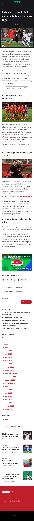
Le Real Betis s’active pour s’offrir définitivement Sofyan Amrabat (16, 313)
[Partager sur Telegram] (18, 280)
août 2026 (8, 347)
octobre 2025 (10, 380)
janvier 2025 (9, 409)
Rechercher (5, 298)
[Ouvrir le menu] (3, 2)
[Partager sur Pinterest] (11, 280)
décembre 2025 (11, 373)
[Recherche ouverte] (31, 2)
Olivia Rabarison (8, 24)
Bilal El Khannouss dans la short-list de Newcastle (16, 328)
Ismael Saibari (18, 287)
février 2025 (9, 406)
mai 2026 (8, 357)
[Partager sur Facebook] (3, 280)
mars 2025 (9, 403)
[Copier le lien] (25, 280)
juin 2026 (8, 354)
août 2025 (8, 386)
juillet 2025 (9, 390)
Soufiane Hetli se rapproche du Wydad (13, 317)
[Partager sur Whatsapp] (14, 280)
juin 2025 (8, 393)
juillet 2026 (9, 351)
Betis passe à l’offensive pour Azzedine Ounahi (15, 320)
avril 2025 (8, 400)
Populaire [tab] (14, 492)
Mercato (4, 9)
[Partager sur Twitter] (7, 280)
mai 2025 (8, 396)
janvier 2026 (9, 370)
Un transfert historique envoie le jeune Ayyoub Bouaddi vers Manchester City (15, 324)
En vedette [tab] (6, 492)
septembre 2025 (11, 383)
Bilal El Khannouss (25, 196)
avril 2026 (8, 360)
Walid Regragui (7, 137)
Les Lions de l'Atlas (8, 291)
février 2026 (9, 367)
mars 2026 (9, 364)
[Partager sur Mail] (22, 280)
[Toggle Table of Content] (24, 88)
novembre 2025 (11, 377)
